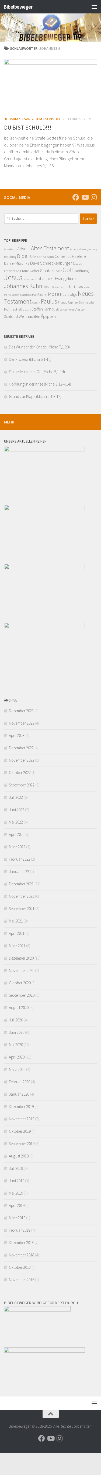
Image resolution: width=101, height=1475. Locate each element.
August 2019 (19, 1156)
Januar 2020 (19, 1094)
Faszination (11, 271)
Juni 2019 (16, 1180)
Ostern (36, 302)
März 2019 (17, 1217)
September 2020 (21, 995)
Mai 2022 (16, 822)
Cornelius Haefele (70, 256)
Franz (24, 270)
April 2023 (17, 735)
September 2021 (21, 908)
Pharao (62, 302)
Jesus (13, 277)
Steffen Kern (41, 309)
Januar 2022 (19, 871)
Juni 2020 (16, 1032)
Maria (86, 287)
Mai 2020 (16, 1044)
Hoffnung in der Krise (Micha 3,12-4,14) (40, 384)
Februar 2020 (19, 1081)
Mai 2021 (16, 921)
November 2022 (21, 760)
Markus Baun (11, 295)
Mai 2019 (16, 1193)
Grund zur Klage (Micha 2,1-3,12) (35, 396)
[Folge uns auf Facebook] (75, 197)
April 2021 (17, 933)
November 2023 (21, 723)
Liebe (69, 286)
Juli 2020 (16, 1019)
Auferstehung (79, 249)
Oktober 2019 (20, 1131)
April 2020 (17, 1057)
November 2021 (21, 896)
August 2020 (19, 1007)
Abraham (10, 249)
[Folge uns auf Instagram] (93, 197)
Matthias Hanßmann (33, 295)
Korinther (58, 287)
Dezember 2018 (21, 1242)
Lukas (78, 286)
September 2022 (21, 785)
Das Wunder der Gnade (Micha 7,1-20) (39, 347)
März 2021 (17, 945)
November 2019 (21, 1118)
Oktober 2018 (20, 1267)
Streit (55, 309)
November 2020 (21, 970)
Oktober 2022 (20, 772)
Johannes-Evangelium (23, 118)
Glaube (46, 270)
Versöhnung (67, 309)
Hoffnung (82, 270)
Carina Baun (45, 257)
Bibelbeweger (18, 6)
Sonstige (53, 118)
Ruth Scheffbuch (17, 309)
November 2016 (21, 1279)
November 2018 (21, 1254)
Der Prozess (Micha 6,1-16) (30, 359)
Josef (47, 286)
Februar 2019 (19, 1230)
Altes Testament (50, 248)
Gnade (58, 271)
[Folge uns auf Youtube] (84, 197)
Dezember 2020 (21, 958)
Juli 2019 (16, 1168)
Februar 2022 (19, 859)
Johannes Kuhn (23, 286)
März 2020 (17, 1069)
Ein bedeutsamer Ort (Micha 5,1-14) (37, 371)
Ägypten (48, 316)
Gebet (34, 270)
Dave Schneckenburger (51, 263)
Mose (53, 294)
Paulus (49, 301)
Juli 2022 (16, 797)
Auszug (92, 249)
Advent (23, 249)
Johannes (28, 279)
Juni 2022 (16, 809)
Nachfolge (68, 294)
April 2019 (17, 1205)
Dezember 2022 (21, 747)
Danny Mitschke (16, 263)
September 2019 (21, 1143)
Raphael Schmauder (81, 302)
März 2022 (17, 846)
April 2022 (17, 834)
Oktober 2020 (20, 982)
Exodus (77, 263)
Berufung (10, 257)
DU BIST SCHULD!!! (27, 127)
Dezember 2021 (21, 883)
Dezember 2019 (21, 1106)
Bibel (23, 255)
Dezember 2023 (21, 710)
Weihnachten (29, 316)
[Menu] (94, 6)
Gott (68, 270)
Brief (33, 256)
